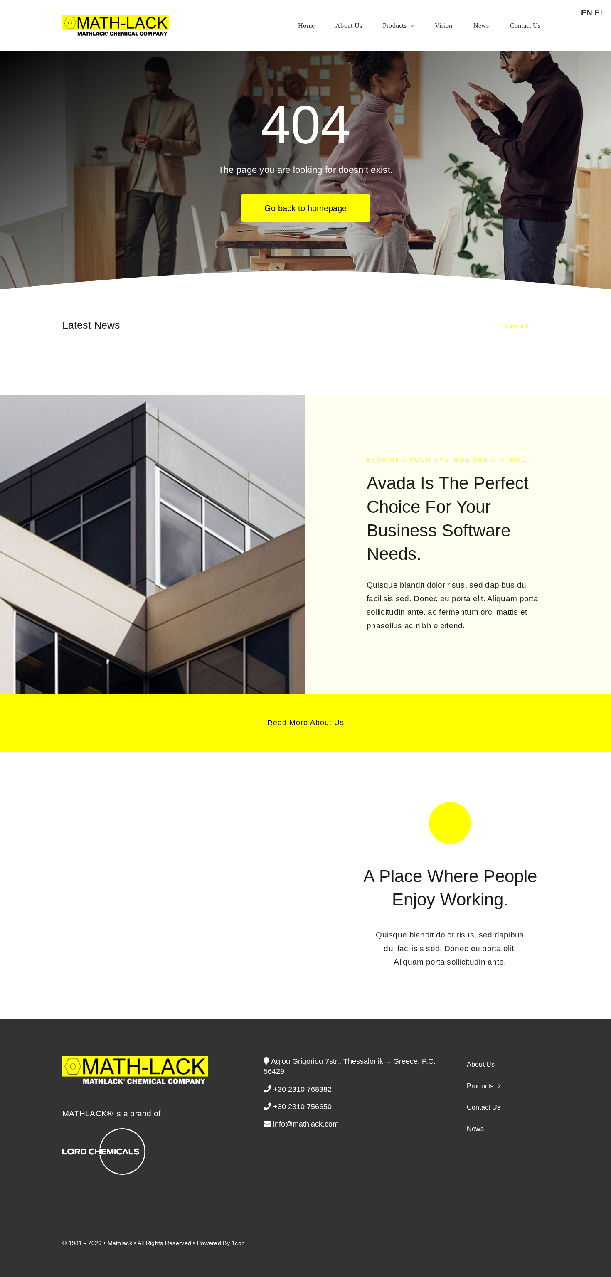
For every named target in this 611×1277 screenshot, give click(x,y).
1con (238, 1243)
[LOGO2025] (115, 19)
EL (599, 12)
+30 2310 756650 (301, 1106)
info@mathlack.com (306, 1124)
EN (587, 12)
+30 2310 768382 (301, 1089)
